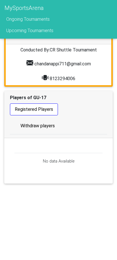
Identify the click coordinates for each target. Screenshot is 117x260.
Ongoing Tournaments (28, 19)
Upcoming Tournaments (29, 30)
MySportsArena (24, 8)
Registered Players (34, 109)
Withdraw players (37, 125)
